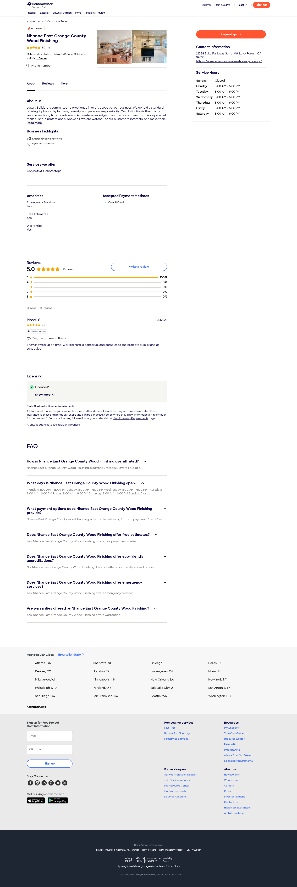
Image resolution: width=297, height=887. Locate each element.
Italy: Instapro (149, 850)
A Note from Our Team (237, 755)
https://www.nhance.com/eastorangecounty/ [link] (229, 61)
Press (227, 791)
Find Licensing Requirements (130, 418)
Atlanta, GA (43, 663)
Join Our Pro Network (177, 780)
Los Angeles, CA (162, 671)
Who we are (231, 780)
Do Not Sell (151, 859)
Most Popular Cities (40, 655)
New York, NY (217, 679)
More (78, 12)
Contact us (231, 802)
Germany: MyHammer (127, 850)
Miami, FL (214, 671)
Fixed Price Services (176, 738)
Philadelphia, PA (46, 688)
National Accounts (175, 796)
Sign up (50, 763)
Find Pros (169, 727)
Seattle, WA (159, 696)
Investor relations (234, 796)
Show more (43, 395)
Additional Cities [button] (36, 706)
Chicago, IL (158, 663)
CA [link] (49, 21)
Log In (243, 5)
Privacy (128, 859)
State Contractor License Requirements (50, 406)
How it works (232, 774)
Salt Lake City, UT (163, 688)
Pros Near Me (232, 749)
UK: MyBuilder (194, 850)
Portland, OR (102, 688)
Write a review (139, 267)
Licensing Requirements (238, 760)
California (139, 859)
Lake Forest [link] (61, 21)
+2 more (42, 58)
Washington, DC (219, 696)
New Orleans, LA (162, 679)
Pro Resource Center (176, 785)
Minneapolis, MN (104, 679)
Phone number (41, 66)
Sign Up (261, 5)
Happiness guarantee (237, 807)
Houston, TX (101, 671)
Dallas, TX (215, 663)
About (31, 83)
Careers (229, 785)
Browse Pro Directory (177, 733)
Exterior (45, 12)
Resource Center (234, 738)
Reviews (48, 83)
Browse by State (69, 654)
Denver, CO (43, 671)
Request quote (231, 34)
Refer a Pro (230, 744)
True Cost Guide (234, 733)
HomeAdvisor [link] (35, 21)
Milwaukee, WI (45, 679)
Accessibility (165, 860)
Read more (34, 123)
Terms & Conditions (169, 866)
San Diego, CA (45, 696)
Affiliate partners (234, 813)
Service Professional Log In (180, 774)
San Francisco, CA (105, 696)
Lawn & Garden (62, 12)
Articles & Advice (95, 12)
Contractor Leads (175, 791)
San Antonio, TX (219, 688)
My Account (231, 727)
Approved (37, 28)
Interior (32, 12)
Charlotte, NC (102, 663)
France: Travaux (104, 850)
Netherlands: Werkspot (171, 850)
